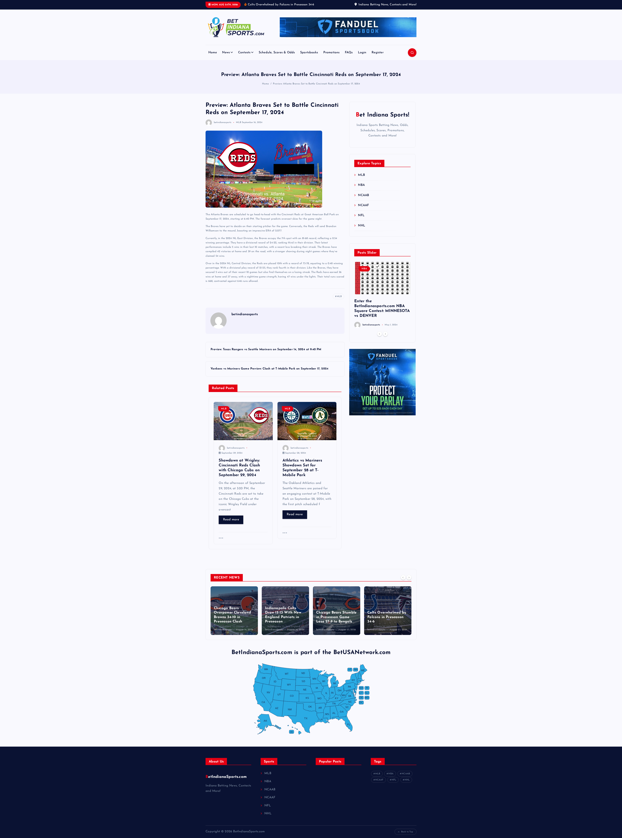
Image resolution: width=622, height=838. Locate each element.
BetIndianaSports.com (226, 777)
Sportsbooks (309, 52)
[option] (382, 295)
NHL (361, 225)
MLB (238, 122)
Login (362, 52)
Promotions (331, 52)
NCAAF (363, 205)
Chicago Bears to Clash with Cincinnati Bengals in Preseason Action (387, 617)
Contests (244, 52)
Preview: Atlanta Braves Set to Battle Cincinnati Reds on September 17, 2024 (316, 84)
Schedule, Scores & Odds (277, 52)
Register (378, 52)
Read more (231, 519)
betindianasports (222, 122)
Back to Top (407, 832)
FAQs (349, 52)
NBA (361, 185)
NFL (361, 215)
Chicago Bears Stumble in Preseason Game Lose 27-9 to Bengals (285, 617)
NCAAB (363, 195)
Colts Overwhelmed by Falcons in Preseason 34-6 (335, 617)
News (226, 52)
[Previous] (379, 334)
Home (212, 52)
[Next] (385, 334)
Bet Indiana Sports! (382, 115)
